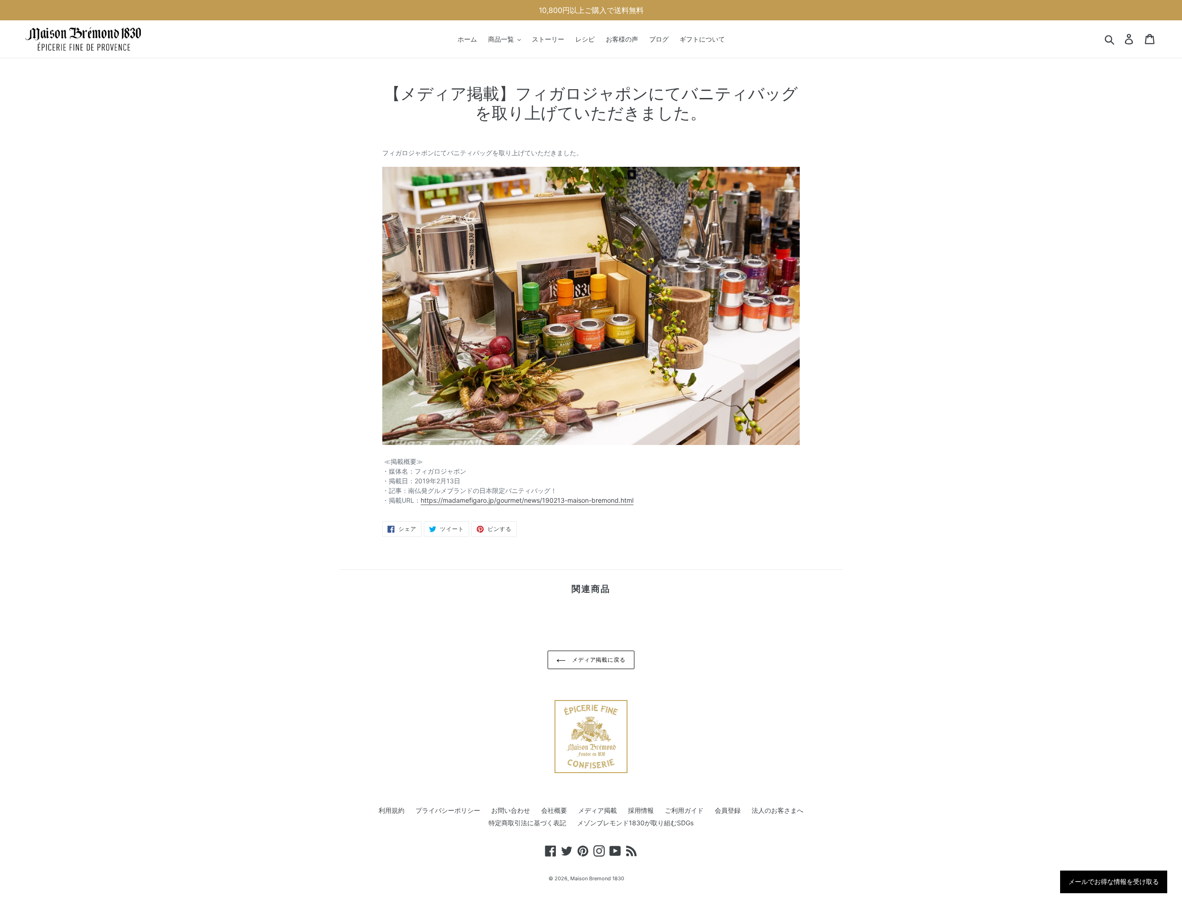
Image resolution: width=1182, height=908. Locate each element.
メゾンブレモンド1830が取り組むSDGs (635, 823)
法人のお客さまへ (777, 810)
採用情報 (641, 810)
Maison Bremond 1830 (597, 878)
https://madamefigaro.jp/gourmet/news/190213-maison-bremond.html (527, 500)
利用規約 (391, 810)
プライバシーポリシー (448, 810)
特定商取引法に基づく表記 (527, 823)
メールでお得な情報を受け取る (1113, 881)
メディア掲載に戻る (598, 659)
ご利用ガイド (684, 810)
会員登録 (728, 810)
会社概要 (554, 810)
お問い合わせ (510, 810)
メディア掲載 (597, 810)
